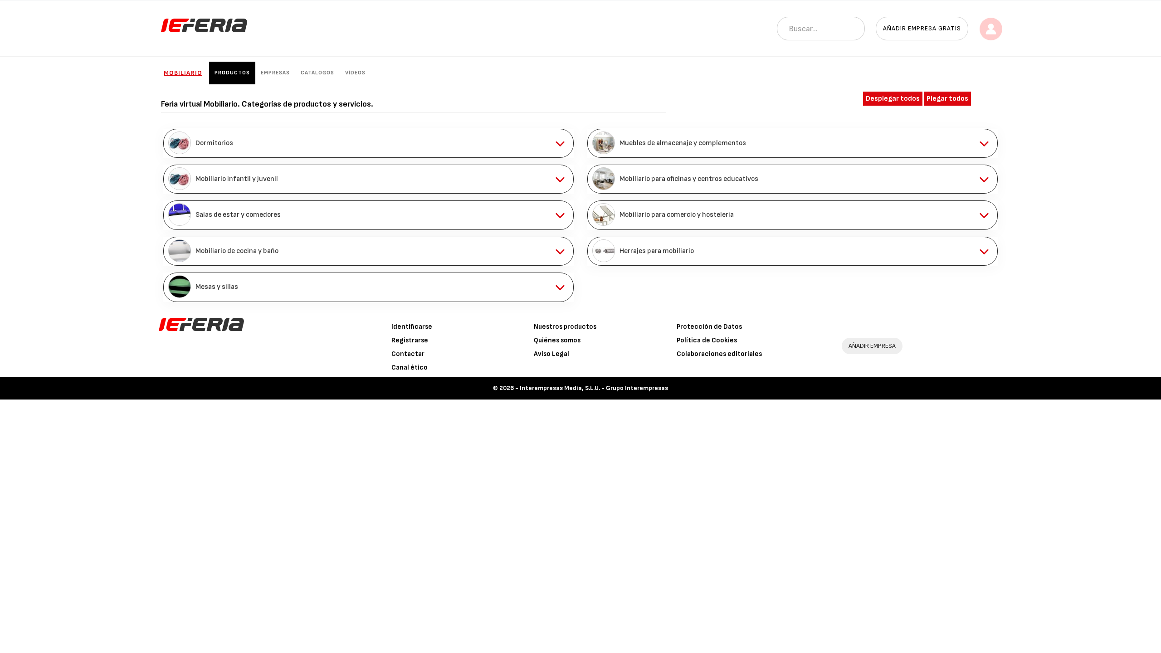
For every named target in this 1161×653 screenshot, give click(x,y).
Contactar (407, 354)
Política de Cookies (707, 340)
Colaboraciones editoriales (719, 354)
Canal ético (409, 367)
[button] (368, 143)
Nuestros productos (565, 326)
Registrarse (409, 340)
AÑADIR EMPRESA (872, 346)
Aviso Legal (551, 354)
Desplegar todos (893, 98)
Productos (232, 72)
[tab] (368, 143)
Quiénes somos (557, 340)
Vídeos (355, 72)
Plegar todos (947, 98)
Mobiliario (183, 73)
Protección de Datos (709, 326)
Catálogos (317, 72)
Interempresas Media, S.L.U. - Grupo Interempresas (594, 388)
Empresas (275, 72)
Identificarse (411, 326)
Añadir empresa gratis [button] (922, 28)
